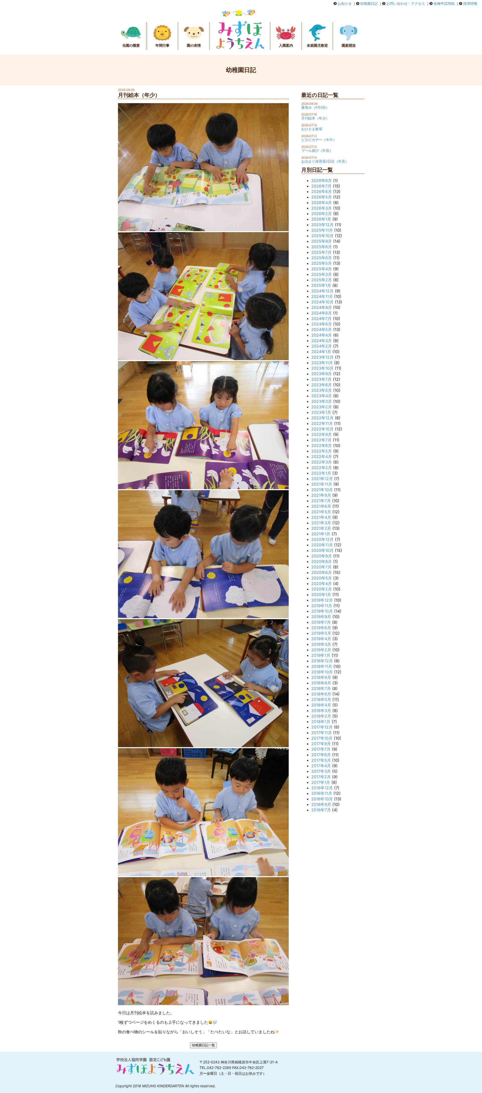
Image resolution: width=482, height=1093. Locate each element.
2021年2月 (321, 528)
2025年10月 (322, 235)
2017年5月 (321, 760)
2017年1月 (320, 782)
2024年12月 (322, 290)
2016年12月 (322, 787)
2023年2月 (321, 406)
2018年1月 (320, 721)
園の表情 (194, 45)
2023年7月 (321, 379)
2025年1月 (321, 285)
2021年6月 (321, 506)
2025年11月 (322, 230)
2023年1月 (321, 412)
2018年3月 (321, 710)
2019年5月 (321, 633)
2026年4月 (321, 202)
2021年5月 (321, 511)
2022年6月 (321, 445)
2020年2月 (321, 589)
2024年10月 (322, 301)
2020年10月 (322, 550)
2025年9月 (321, 241)
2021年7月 (321, 500)
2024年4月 (321, 335)
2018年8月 (321, 682)
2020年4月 (321, 583)
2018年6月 (321, 693)
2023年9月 (321, 373)
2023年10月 (322, 368)
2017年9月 (321, 743)
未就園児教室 (317, 45)
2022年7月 (321, 439)
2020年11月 (322, 544)
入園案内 (286, 45)
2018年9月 (321, 677)
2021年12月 (322, 478)
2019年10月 (322, 611)
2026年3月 (321, 208)
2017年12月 (322, 727)
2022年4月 (321, 456)
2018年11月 (321, 666)
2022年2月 (321, 467)
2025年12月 (322, 224)
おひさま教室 (311, 129)
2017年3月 (321, 771)
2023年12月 (322, 357)
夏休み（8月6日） (315, 107)
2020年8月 (321, 561)
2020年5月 (321, 578)
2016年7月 (321, 809)
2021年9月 (321, 495)
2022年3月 (321, 462)
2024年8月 (321, 312)
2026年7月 (321, 185)
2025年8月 (321, 246)
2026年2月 (321, 213)
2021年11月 (321, 484)
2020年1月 (321, 594)
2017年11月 (321, 732)
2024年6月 (321, 324)
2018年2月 (321, 716)
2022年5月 (321, 451)
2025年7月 (321, 252)
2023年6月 (321, 384)
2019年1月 (320, 655)
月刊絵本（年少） (315, 118)
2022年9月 (321, 434)
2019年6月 (321, 627)
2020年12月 (322, 539)
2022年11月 (322, 423)
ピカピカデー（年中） (318, 140)
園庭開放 (349, 45)
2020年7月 (321, 566)
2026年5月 (321, 197)
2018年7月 (321, 688)
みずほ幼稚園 (240, 36)
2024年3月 (321, 340)
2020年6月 (321, 572)
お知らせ (345, 3)
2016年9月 (321, 804)
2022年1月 (321, 473)
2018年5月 (321, 699)
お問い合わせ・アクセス (405, 3)
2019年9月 (321, 616)
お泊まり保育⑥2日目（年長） (325, 161)
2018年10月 (322, 671)
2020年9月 (321, 555)
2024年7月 (321, 318)
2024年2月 (321, 346)
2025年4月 (321, 268)
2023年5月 (321, 390)
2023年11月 (322, 362)
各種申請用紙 (444, 3)
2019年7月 (321, 622)
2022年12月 (322, 417)
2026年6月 (321, 191)
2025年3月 (321, 274)
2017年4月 (321, 765)
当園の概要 (131, 45)
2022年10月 (322, 428)
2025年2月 (321, 279)
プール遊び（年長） (317, 151)
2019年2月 (321, 649)
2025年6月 (321, 257)
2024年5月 (321, 329)
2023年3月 (321, 401)
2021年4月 (321, 517)
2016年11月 (321, 793)
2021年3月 (321, 522)
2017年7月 (321, 749)
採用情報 (470, 3)
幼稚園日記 (369, 3)
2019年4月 (321, 638)
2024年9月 (321, 307)
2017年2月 (321, 776)
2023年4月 (321, 395)
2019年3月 (321, 644)
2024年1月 (321, 351)
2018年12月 (322, 660)
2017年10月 (322, 738)
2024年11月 (322, 296)
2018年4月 (321, 705)
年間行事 (162, 45)
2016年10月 (322, 798)
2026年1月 (321, 219)
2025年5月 (321, 263)
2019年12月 (322, 600)
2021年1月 (320, 533)
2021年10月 (322, 489)
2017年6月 (321, 754)
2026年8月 (321, 180)
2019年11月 (321, 605)
